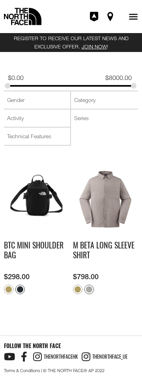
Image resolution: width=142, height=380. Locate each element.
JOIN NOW (94, 46)
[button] (133, 16)
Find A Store (110, 16)
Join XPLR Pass (94, 16)
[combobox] (37, 100)
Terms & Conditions (22, 370)
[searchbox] (38, 100)
